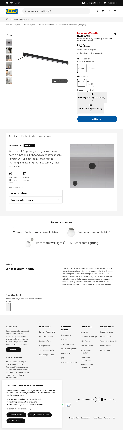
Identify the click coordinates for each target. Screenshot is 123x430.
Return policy (66, 353)
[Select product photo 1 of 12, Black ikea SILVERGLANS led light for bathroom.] (9, 35)
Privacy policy (74, 418)
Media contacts (106, 345)
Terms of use (97, 418)
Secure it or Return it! (108, 341)
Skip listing (10, 301)
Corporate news (106, 332)
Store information (46, 336)
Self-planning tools (46, 350)
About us (84, 332)
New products (44, 345)
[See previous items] (8, 305)
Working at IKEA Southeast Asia (87, 365)
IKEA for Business (87, 345)
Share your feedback (69, 362)
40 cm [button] (90, 41)
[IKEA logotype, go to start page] (12, 11)
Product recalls (106, 336)
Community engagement (86, 358)
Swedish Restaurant (47, 332)
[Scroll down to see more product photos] (9, 85)
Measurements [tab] (45, 136)
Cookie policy (85, 418)
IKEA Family (85, 341)
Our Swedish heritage (89, 336)
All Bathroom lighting (84, 243)
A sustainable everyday (86, 351)
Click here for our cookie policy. (19, 409)
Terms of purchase (110, 418)
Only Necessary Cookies (39, 415)
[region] (43, 58)
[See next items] (8, 309)
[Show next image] (64, 58)
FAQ (63, 358)
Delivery (64, 339)
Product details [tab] (28, 136)
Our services (66, 335)
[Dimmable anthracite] (81, 68)
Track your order (67, 344)
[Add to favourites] (114, 34)
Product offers (45, 341)
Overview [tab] (13, 136)
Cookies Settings (15, 421)
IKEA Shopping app (46, 355)
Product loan (105, 350)
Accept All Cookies (16, 415)
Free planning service (69, 349)
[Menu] (114, 11)
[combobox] (55, 11)
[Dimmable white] (92, 68)
